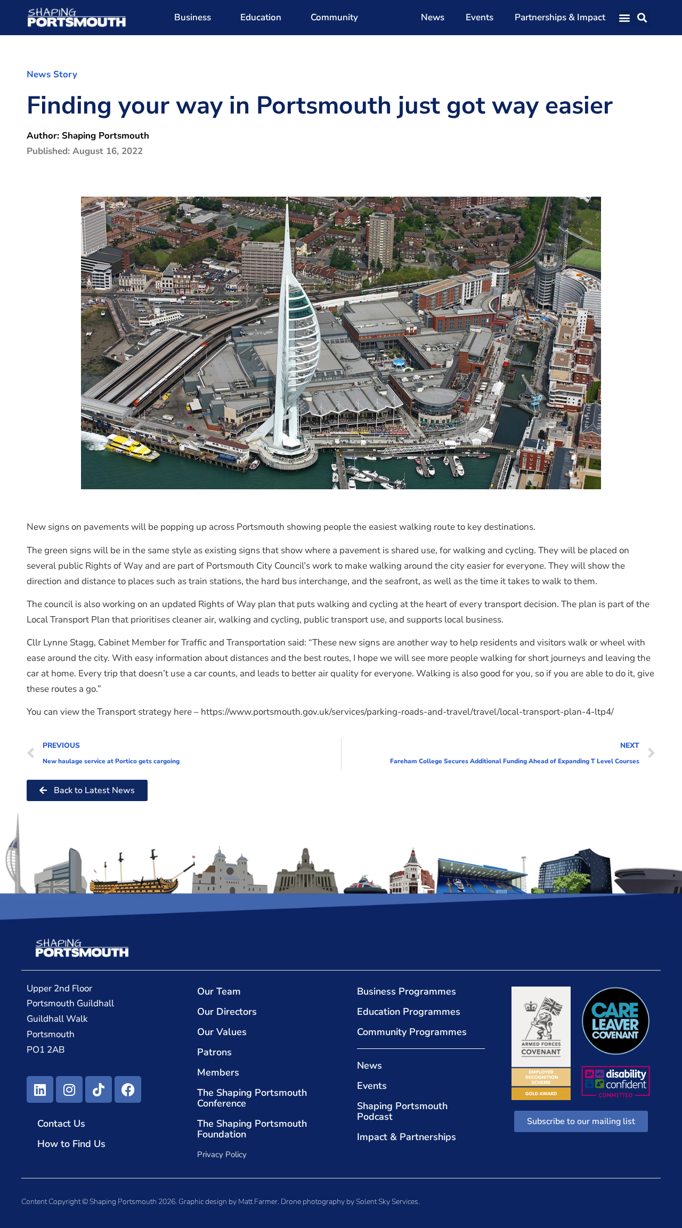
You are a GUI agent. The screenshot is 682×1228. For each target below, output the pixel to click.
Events (479, 17)
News (432, 17)
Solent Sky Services (387, 1202)
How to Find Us (71, 1143)
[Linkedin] (40, 1089)
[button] (625, 18)
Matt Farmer (258, 1202)
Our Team (219, 991)
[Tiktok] (98, 1089)
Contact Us (61, 1123)
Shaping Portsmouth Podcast (402, 1111)
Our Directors (227, 1011)
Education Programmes (408, 1011)
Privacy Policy (222, 1154)
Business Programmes (406, 991)
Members (218, 1072)
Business (192, 17)
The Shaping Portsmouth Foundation (252, 1129)
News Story (52, 74)
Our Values (222, 1031)
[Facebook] (128, 1089)
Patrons (214, 1052)
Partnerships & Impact (560, 17)
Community (334, 17)
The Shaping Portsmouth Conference (252, 1098)
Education (260, 17)
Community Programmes (412, 1031)
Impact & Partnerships (406, 1136)
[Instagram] (69, 1089)
